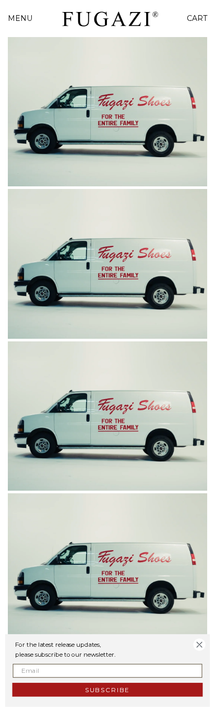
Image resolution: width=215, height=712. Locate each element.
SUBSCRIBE (107, 689)
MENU (20, 18)
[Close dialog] (199, 644)
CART (197, 18)
